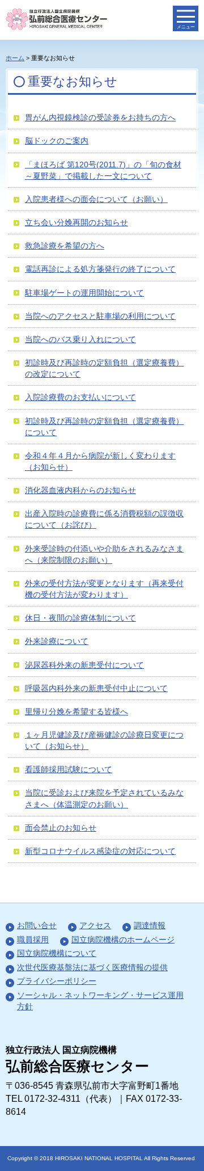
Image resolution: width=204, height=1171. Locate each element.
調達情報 (149, 925)
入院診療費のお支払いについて (80, 397)
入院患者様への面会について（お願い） (96, 199)
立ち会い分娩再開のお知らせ (76, 222)
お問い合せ (37, 925)
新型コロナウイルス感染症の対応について (100, 851)
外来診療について (56, 641)
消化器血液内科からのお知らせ (80, 490)
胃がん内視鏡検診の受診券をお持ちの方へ (100, 117)
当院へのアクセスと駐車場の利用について (100, 316)
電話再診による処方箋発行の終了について (100, 268)
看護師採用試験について (68, 769)
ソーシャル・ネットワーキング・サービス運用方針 (100, 1001)
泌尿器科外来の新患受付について (84, 664)
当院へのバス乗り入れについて (80, 339)
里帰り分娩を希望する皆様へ (76, 711)
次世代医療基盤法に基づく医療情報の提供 (92, 967)
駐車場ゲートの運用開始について (84, 292)
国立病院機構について (56, 953)
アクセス (95, 925)
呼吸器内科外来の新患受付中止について (96, 688)
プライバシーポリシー (56, 980)
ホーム (15, 57)
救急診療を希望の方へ (64, 245)
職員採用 (33, 939)
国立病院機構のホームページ (123, 939)
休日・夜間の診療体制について (80, 617)
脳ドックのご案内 (56, 140)
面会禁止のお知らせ (60, 827)
